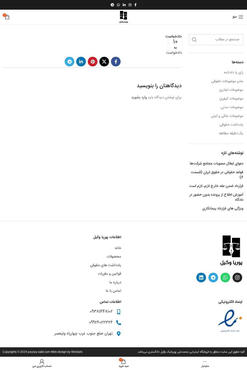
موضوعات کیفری (231, 98)
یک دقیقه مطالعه (231, 133)
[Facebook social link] (135, 5)
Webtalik (76, 352)
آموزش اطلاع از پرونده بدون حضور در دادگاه (216, 197)
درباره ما (115, 282)
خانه (118, 248)
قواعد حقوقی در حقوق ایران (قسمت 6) (217, 175)
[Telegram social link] (112, 5)
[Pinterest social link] (92, 61)
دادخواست (174, 53)
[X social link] (104, 61)
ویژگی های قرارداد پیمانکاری (222, 208)
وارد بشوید (139, 97)
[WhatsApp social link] (118, 5)
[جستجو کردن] (194, 39)
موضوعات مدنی (232, 107)
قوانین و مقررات (109, 274)
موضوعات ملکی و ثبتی (227, 116)
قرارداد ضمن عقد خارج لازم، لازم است (216, 186)
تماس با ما (113, 291)
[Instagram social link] (130, 5)
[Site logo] (123, 17)
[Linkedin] (201, 277)
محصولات (114, 257)
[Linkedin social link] (124, 5)
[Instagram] (237, 277)
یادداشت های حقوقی (105, 265)
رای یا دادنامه (233, 72)
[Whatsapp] (225, 277)
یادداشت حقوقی (231, 124)
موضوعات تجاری (231, 89)
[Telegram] (213, 277)
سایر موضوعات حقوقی (227, 81)
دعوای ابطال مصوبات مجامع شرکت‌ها (216, 163)
